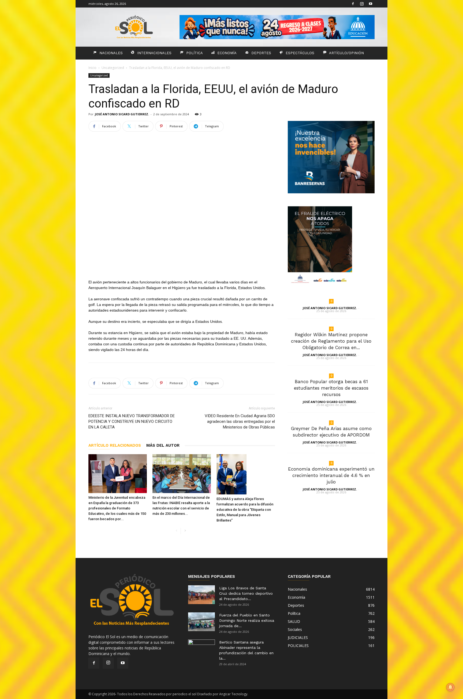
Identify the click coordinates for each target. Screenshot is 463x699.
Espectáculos (300, 53)
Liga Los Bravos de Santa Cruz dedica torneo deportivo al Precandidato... (246, 593)
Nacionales (111, 53)
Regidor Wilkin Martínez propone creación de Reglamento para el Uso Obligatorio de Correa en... (331, 341)
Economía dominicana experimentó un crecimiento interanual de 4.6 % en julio (331, 475)
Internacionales (154, 53)
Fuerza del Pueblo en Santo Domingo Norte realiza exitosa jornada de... (246, 620)
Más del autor (163, 445)
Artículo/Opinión (346, 53)
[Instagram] (362, 4)
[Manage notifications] (450, 687)
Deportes (261, 53)
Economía (227, 53)
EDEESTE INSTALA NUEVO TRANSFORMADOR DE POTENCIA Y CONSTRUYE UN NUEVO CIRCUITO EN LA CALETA (131, 421)
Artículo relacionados (114, 445)
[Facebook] (353, 4)
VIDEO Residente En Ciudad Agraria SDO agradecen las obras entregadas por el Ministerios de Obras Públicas (240, 421)
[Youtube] (371, 4)
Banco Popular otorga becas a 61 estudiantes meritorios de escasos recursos (331, 388)
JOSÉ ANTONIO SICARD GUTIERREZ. (122, 114)
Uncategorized (113, 67)
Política (194, 53)
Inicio (92, 67)
